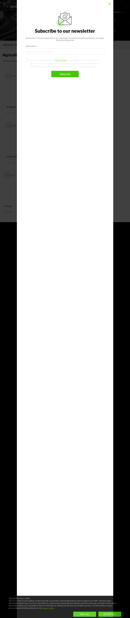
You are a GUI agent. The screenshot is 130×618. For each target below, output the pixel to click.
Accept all (109, 614)
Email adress (31, 46)
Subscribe (65, 74)
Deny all (85, 614)
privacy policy (48, 608)
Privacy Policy (61, 60)
